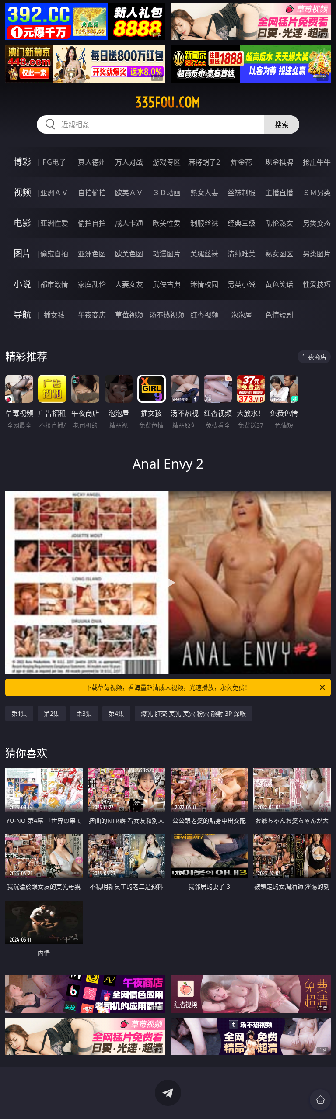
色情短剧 (279, 315)
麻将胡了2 (204, 162)
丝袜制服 (242, 192)
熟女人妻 (204, 192)
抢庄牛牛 (317, 162)
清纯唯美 (242, 254)
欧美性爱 (167, 223)
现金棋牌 (279, 162)
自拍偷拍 (92, 192)
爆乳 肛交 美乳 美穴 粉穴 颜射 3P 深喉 (193, 713)
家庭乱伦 (92, 284)
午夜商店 (92, 315)
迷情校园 (204, 284)
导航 (22, 315)
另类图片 (317, 254)
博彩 (22, 162)
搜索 (282, 124)
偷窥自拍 (54, 254)
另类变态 (317, 223)
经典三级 (242, 223)
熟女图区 (279, 254)
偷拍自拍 (92, 223)
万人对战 (129, 162)
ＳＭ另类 (317, 192)
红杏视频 (204, 315)
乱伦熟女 (279, 223)
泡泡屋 (241, 315)
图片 (22, 253)
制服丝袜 (204, 223)
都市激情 (54, 284)
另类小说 (242, 284)
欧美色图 (129, 254)
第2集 (52, 713)
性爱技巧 (317, 284)
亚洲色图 (92, 254)
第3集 (84, 713)
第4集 (116, 713)
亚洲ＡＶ (54, 192)
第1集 (19, 713)
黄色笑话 (279, 284)
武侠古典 (167, 284)
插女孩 (54, 315)
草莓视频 (129, 315)
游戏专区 (167, 162)
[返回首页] (320, 1099)
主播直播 (279, 192)
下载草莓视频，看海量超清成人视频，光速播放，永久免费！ (168, 687)
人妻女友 (129, 284)
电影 (22, 223)
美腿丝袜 (204, 254)
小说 (22, 284)
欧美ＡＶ (129, 192)
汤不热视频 (166, 315)
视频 (22, 192)
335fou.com (167, 102)
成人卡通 (129, 223)
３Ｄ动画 (167, 192)
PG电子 (54, 162)
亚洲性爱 (54, 223)
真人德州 (92, 162)
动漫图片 (167, 254)
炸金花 (241, 162)
